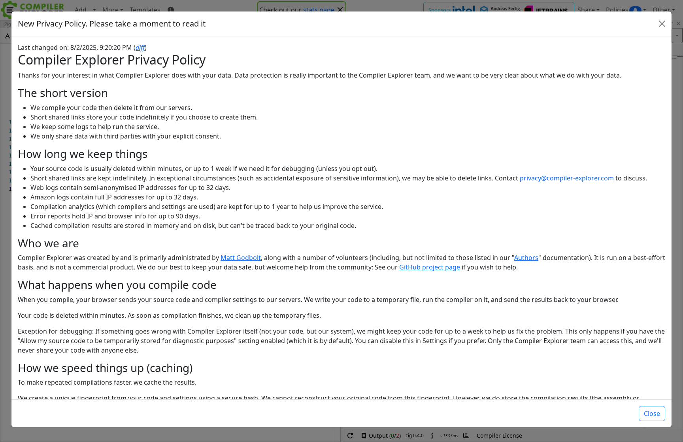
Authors (526, 257)
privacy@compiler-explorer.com (567, 178)
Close (652, 413)
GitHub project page (429, 267)
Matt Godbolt (241, 257)
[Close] (662, 23)
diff (140, 47)
